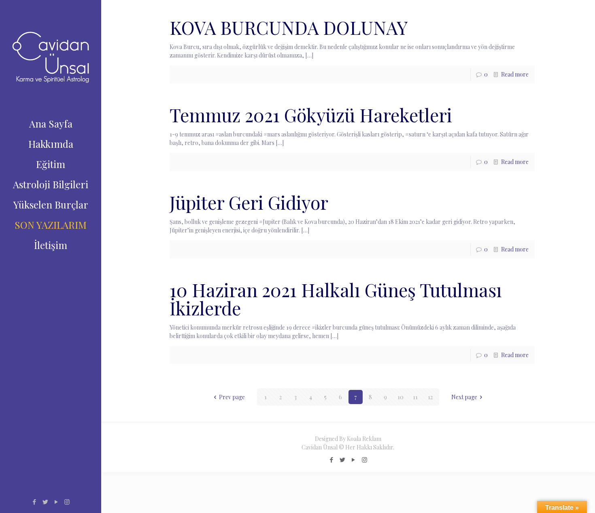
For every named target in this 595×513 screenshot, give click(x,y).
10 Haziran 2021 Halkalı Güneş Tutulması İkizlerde (336, 298)
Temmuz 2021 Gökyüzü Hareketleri (311, 114)
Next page (464, 397)
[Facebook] (34, 502)
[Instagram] (67, 502)
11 (415, 397)
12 (430, 397)
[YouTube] (56, 502)
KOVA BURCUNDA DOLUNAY (289, 27)
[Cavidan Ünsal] (50, 56)
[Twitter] (45, 502)
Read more (515, 74)
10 (400, 397)
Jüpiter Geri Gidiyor (249, 202)
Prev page (232, 397)
